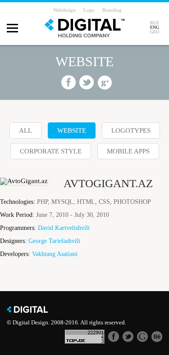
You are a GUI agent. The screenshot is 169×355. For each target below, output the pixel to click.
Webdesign (64, 10)
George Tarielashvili (54, 241)
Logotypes (131, 130)
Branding (112, 10)
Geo (154, 32)
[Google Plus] (142, 336)
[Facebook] (113, 336)
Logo (89, 10)
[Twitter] (128, 336)
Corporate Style (51, 151)
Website (71, 130)
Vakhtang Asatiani (55, 254)
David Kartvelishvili (64, 228)
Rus (154, 23)
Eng (154, 27)
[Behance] (156, 336)
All (25, 130)
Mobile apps (128, 151)
